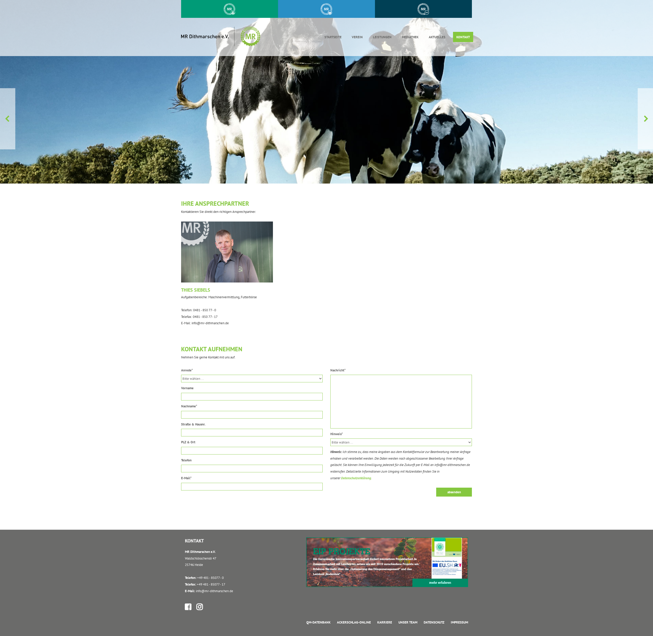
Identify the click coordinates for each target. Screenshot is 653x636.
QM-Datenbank (318, 622)
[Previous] (7, 118)
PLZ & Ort (188, 442)
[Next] (645, 118)
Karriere (384, 622)
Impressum (459, 622)
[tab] (326, 9)
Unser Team (407, 622)
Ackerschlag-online (354, 622)
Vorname (187, 388)
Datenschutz (434, 622)
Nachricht (338, 370)
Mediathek (410, 37)
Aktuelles (437, 37)
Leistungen (382, 37)
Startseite (333, 37)
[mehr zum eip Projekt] (387, 562)
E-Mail (186, 478)
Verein (357, 37)
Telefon (186, 460)
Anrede (187, 370)
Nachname (189, 406)
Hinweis (336, 434)
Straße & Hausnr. (193, 424)
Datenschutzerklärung (356, 478)
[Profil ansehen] (189, 607)
